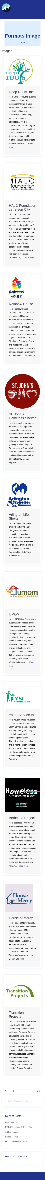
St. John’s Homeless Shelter (22, 416)
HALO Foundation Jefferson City (22, 207)
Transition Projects (16, 1014)
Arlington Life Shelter (19, 516)
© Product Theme (10, 1176)
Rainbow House (21, 304)
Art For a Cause (11, 1132)
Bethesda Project (22, 818)
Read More (29, 258)
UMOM (14, 614)
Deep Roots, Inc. (22, 92)
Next (38, 1091)
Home (22, 42)
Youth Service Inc (22, 715)
